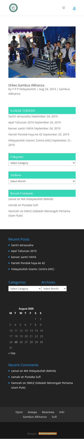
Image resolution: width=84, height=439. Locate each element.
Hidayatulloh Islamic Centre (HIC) (29, 140)
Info (61, 412)
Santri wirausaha (19, 116)
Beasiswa (48, 412)
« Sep (11, 353)
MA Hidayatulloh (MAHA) (37, 199)
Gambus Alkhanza (35, 417)
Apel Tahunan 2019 (21, 122)
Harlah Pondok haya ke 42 (25, 134)
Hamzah (13, 211)
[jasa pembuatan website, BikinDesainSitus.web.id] (48, 433)
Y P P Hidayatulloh (24, 89)
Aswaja (32, 412)
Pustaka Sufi (30, 205)
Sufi (54, 417)
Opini (19, 412)
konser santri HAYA (20, 128)
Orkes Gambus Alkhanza (26, 85)
